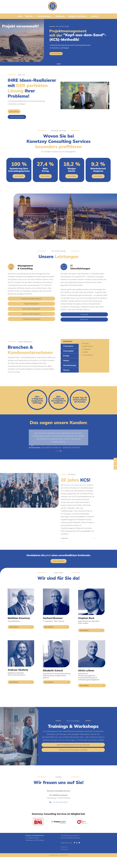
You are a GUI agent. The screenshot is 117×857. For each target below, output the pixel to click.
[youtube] (74, 842)
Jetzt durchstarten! (56, 53)
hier (78, 835)
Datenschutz (64, 849)
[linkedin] (76, 842)
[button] (78, 538)
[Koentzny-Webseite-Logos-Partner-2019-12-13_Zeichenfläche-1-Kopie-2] (58, 817)
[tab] (70, 341)
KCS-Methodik (45, 285)
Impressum (64, 847)
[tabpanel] (94, 356)
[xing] (79, 842)
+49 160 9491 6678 (60, 802)
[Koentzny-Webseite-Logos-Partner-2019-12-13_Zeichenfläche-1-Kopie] (82, 819)
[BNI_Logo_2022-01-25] (38, 819)
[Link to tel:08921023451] (50, 802)
